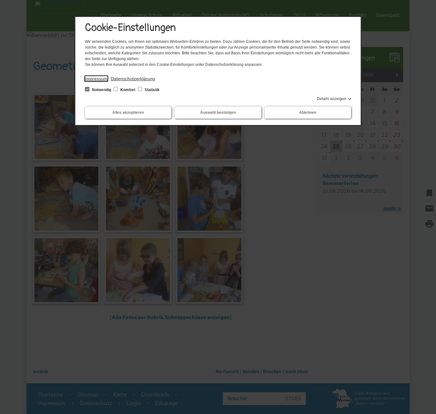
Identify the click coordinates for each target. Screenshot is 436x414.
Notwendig (101, 90)
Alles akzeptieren (128, 112)
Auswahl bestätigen (218, 112)
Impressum (96, 78)
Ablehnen (307, 112)
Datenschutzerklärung (133, 78)
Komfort (127, 90)
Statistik (152, 90)
